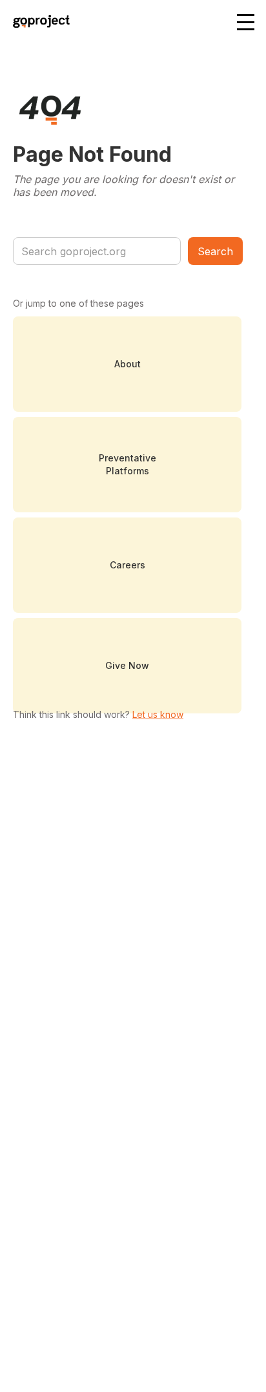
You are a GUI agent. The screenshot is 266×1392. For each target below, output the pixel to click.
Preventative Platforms (127, 464)
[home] (38, 23)
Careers (127, 564)
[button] (247, 23)
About (127, 363)
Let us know (157, 714)
